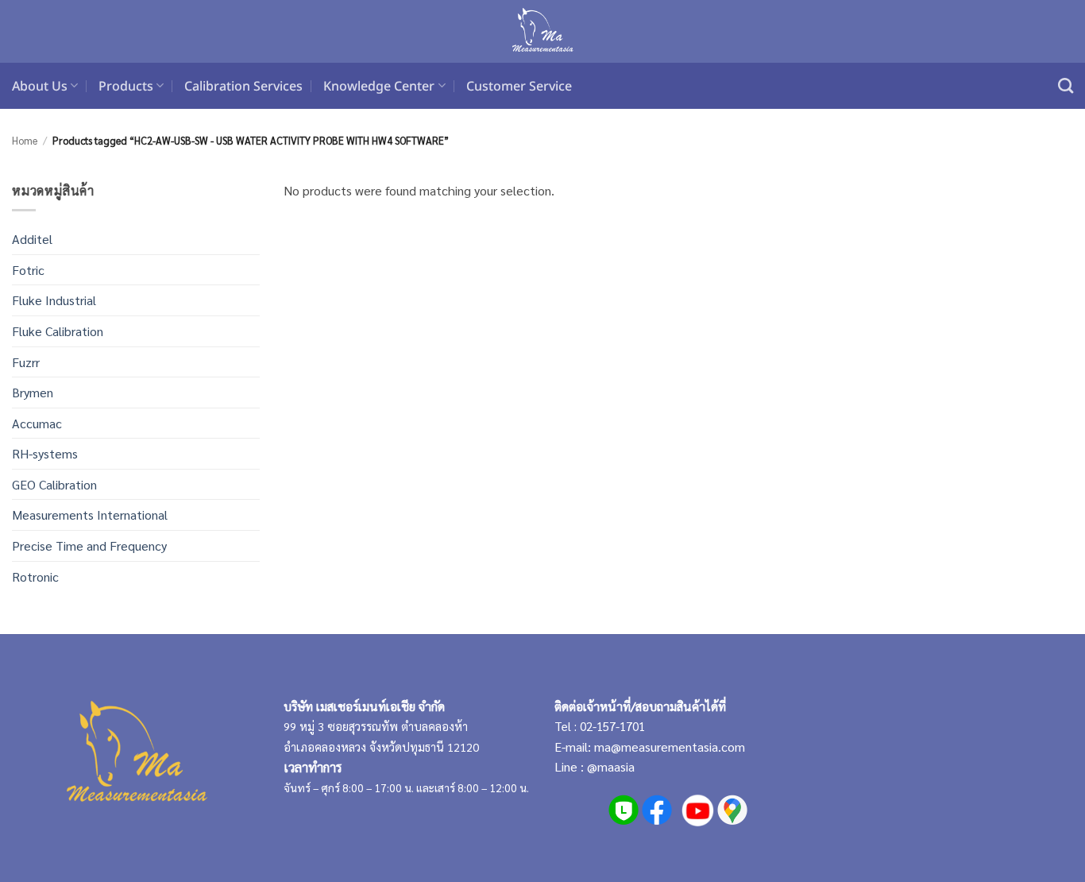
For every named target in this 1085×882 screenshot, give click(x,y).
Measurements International (90, 514)
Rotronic (35, 576)
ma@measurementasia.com (669, 746)
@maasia (611, 766)
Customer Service (519, 86)
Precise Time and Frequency (89, 545)
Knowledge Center (378, 86)
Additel (32, 238)
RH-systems (45, 453)
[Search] (1065, 85)
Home (24, 140)
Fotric (28, 269)
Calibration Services (243, 86)
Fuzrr (26, 362)
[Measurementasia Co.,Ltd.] (542, 32)
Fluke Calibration (57, 331)
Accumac (37, 423)
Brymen (32, 392)
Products (125, 86)
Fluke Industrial (54, 300)
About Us (40, 86)
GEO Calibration (54, 484)
